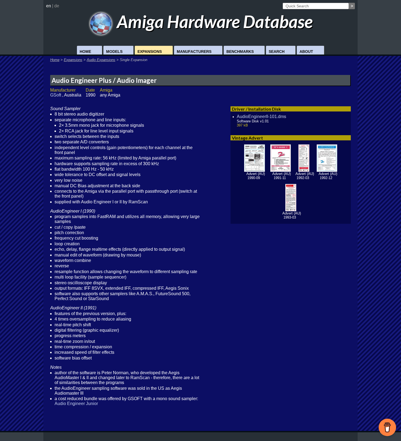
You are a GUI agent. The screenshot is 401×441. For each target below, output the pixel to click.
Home (85, 51)
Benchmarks (240, 51)
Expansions (149, 51)
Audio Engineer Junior (76, 403)
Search (277, 51)
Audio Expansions (101, 60)
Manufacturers (194, 51)
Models (114, 51)
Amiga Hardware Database (213, 21)
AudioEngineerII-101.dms (261, 116)
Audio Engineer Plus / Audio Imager (104, 80)
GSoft (56, 95)
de (56, 6)
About (306, 51)
